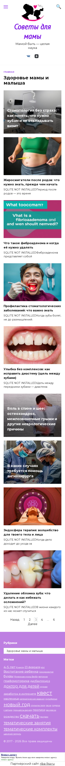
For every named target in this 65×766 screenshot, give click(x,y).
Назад (15, 620)
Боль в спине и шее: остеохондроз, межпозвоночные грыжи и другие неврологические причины (32, 418)
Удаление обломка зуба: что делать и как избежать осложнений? (27, 597)
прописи (39, 710)
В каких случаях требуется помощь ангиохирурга (25, 470)
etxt (43, 667)
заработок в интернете (20, 693)
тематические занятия (27, 722)
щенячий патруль (12, 734)
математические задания (32, 699)
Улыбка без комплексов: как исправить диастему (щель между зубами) (32, 373)
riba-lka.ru (47, 763)
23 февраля (32, 667)
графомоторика (16, 681)
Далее (32, 624)
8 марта (20, 667)
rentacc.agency (50, 757)
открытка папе (38, 705)
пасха (48, 705)
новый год (17, 704)
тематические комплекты (30, 728)
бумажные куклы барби (26, 676)
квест (44, 693)
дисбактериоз (40, 681)
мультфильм (51, 699)
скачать (29, 716)
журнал (43, 687)
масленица (11, 698)
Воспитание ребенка (21, 671)
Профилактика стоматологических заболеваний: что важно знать (32, 308)
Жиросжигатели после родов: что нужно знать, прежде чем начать (32, 182)
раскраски (51, 710)
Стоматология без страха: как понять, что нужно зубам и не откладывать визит (32, 118)
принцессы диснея (22, 710)
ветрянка (43, 676)
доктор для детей (21, 686)
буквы (9, 676)
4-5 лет (10, 667)
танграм (44, 717)
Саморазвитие (46, 672)
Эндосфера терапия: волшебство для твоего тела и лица (31, 532)
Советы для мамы (32, 31)
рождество (11, 716)
